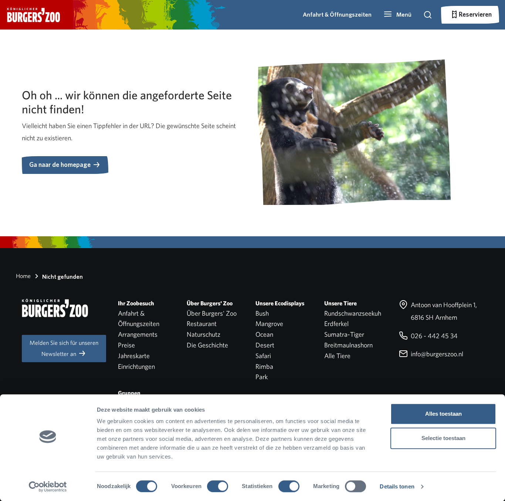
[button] (397, 14)
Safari (263, 355)
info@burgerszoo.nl (436, 354)
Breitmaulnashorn (348, 345)
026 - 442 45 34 (433, 336)
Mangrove (269, 323)
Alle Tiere (337, 355)
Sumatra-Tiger (344, 334)
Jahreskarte (134, 355)
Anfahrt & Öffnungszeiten (337, 14)
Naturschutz (203, 334)
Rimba (264, 366)
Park (261, 377)
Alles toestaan (443, 414)
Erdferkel (336, 323)
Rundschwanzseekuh (352, 313)
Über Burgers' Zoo (212, 313)
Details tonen (397, 486)
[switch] (217, 486)
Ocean (264, 334)
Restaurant (202, 323)
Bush (262, 313)
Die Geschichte (207, 345)
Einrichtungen (136, 366)
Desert (264, 345)
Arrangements (137, 334)
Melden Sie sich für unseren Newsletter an (64, 348)
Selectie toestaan (443, 438)
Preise (126, 345)
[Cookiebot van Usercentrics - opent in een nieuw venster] (48, 486)
